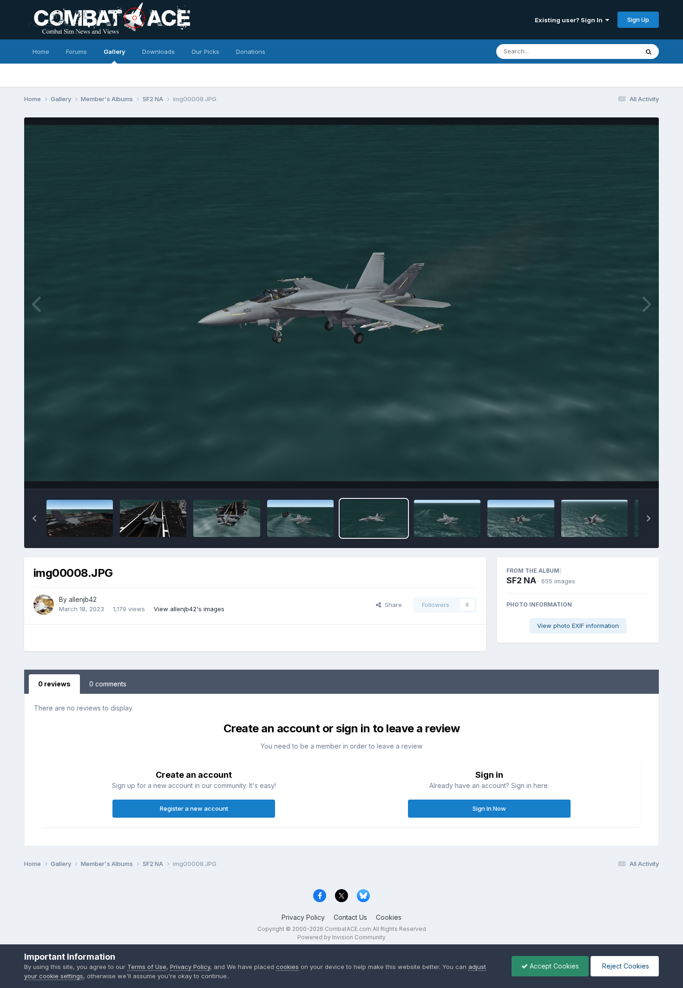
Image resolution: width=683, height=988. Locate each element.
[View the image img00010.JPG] (226, 518)
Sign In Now (489, 808)
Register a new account (194, 808)
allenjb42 (83, 599)
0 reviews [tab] (54, 684)
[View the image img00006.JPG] (520, 518)
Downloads (158, 51)
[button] (34, 518)
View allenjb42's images (189, 609)
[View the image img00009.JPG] (300, 518)
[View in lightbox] (341, 303)
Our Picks (205, 51)
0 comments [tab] (107, 684)
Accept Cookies (553, 966)
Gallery (114, 51)
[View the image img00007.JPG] (447, 518)
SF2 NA (521, 580)
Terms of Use (146, 966)
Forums (76, 51)
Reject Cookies (624, 966)
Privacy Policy (303, 917)
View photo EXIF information (578, 625)
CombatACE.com (348, 928)
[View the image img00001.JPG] (79, 518)
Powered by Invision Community (341, 937)
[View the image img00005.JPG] (594, 518)
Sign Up (638, 19)
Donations (250, 51)
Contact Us (350, 917)
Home (41, 51)
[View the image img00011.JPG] (153, 518)
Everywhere (609, 51)
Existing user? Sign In (570, 20)
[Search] (648, 51)
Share (391, 604)
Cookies (388, 917)
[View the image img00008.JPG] (374, 518)
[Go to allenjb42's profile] (43, 604)
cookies (287, 966)
